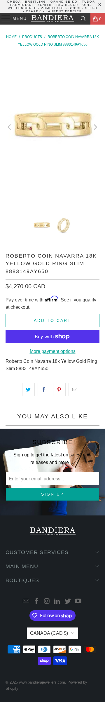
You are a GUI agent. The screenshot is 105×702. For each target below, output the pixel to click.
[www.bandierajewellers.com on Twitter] (68, 601)
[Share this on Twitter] (28, 389)
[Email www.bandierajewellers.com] (26, 601)
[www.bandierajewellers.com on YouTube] (78, 601)
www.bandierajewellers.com (42, 682)
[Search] (83, 19)
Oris (87, 4)
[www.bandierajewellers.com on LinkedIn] (57, 601)
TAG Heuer (67, 4)
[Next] (95, 127)
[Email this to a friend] (75, 389)
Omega (14, 1)
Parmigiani (21, 4)
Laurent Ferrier (64, 11)
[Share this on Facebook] (44, 389)
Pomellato (52, 8)
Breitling (35, 1)
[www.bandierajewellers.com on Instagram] (47, 601)
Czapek (33, 11)
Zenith (45, 4)
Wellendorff (22, 8)
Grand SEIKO (64, 1)
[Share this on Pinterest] (59, 389)
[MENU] (3, 19)
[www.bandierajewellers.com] (52, 19)
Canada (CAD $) (49, 633)
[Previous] (10, 127)
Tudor (88, 1)
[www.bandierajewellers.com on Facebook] (36, 601)
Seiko (91, 8)
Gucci (75, 8)
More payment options (53, 351)
